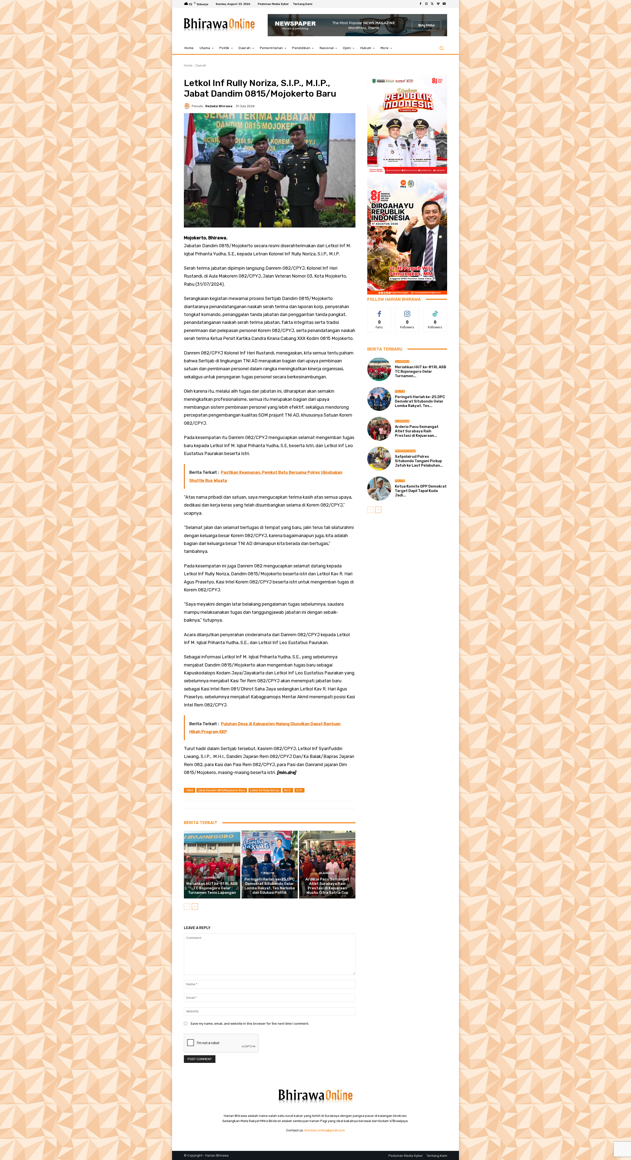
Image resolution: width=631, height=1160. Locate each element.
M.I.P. (287, 790)
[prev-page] (187, 906)
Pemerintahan (405, 451)
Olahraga (211, 877)
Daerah (201, 65)
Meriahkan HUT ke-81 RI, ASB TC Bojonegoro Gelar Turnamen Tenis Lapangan (212, 888)
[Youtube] (444, 4)
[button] (441, 48)
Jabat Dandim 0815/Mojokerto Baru (221, 790)
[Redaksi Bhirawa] (188, 106)
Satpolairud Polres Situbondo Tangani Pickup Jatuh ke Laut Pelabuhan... (419, 461)
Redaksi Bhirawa (218, 106)
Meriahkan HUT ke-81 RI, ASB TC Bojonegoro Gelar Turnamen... (420, 371)
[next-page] (195, 906)
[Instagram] (426, 4)
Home (188, 65)
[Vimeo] (438, 4)
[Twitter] (432, 4)
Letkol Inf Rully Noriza (264, 790)
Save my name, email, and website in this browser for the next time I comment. (250, 1023)
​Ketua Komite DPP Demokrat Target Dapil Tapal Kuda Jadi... (421, 490)
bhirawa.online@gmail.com (324, 1130)
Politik (269, 873)
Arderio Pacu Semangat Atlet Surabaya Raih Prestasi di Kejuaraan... (416, 431)
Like (379, 311)
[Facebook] (420, 4)
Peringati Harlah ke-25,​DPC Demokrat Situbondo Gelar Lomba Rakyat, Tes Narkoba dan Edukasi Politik (270, 886)
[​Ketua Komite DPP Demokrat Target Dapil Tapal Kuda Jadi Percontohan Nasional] (379, 488)
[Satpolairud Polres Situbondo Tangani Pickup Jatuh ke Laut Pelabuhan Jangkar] (379, 459)
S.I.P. (299, 790)
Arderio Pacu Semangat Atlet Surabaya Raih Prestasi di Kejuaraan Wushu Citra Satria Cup (327, 886)
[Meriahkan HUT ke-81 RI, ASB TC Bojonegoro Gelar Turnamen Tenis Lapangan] (212, 864)
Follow (407, 311)
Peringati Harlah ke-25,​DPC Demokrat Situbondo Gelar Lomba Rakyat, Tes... (420, 401)
